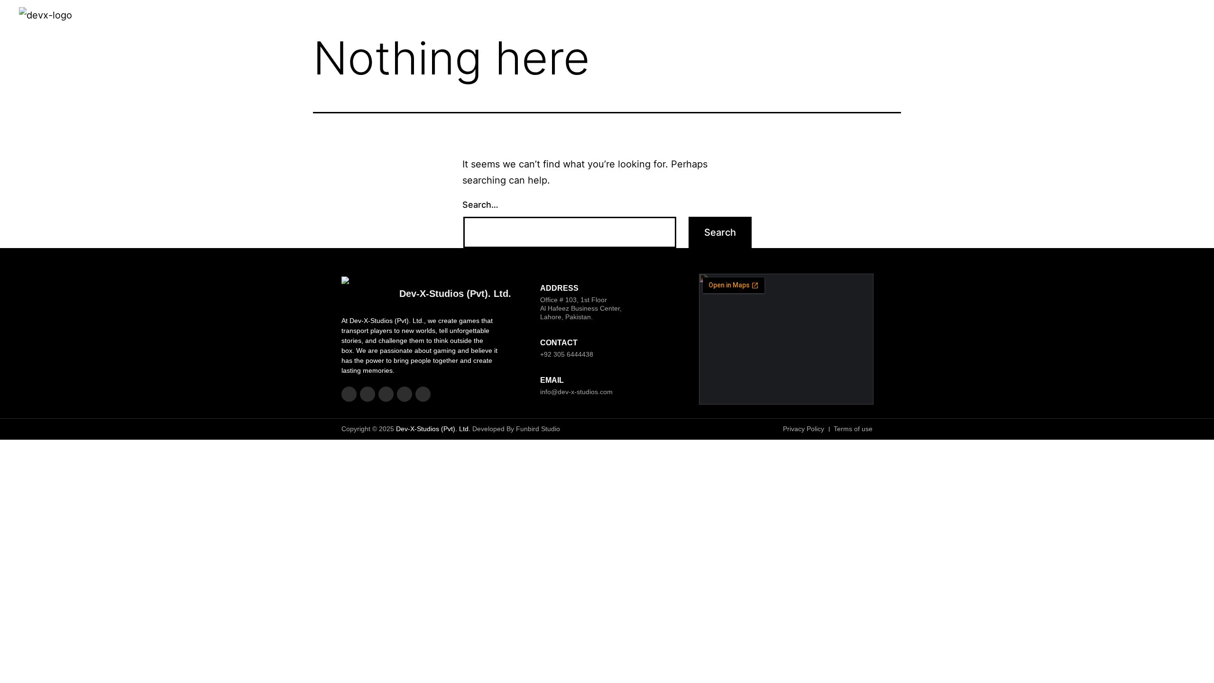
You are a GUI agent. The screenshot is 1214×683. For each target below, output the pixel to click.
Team (927, 16)
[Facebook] (349, 394)
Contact (959, 16)
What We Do (889, 16)
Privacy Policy (1058, 16)
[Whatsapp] (1187, 16)
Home (819, 16)
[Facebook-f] (1103, 16)
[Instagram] (1123, 16)
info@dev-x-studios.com (576, 392)
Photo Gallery (1003, 16)
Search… (480, 205)
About (849, 16)
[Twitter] (1145, 16)
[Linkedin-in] (1166, 16)
